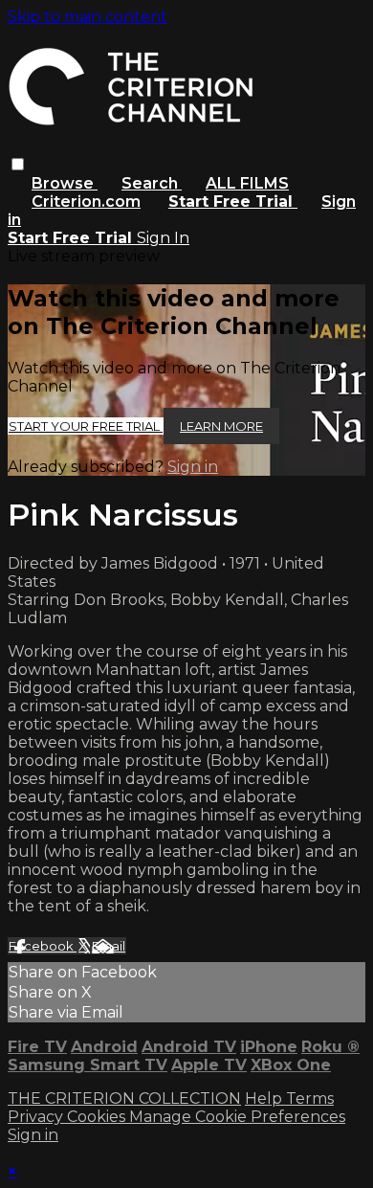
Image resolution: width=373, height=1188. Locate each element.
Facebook (43, 945)
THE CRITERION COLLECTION (124, 1098)
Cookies (98, 1117)
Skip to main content (87, 17)
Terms (310, 1098)
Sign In (163, 238)
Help (265, 1098)
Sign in (192, 467)
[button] (17, 164)
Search (151, 183)
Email (108, 945)
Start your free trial (86, 426)
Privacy (37, 1117)
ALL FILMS (247, 183)
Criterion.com (86, 201)
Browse (65, 183)
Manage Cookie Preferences (237, 1117)
